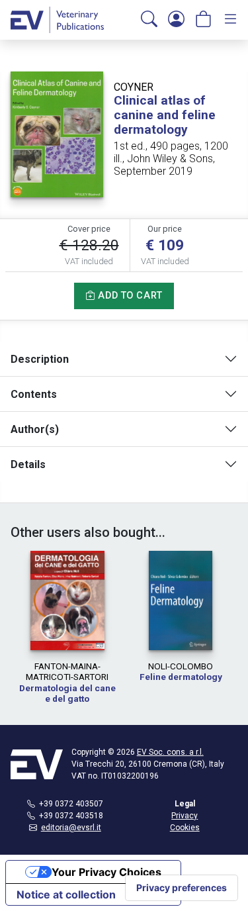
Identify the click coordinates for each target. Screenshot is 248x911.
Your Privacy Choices (106, 872)
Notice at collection (66, 894)
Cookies (185, 827)
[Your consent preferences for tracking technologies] (181, 887)
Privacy (184, 815)
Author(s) (35, 429)
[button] (149, 19)
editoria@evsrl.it (71, 827)
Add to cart (129, 295)
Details (28, 464)
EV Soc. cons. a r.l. (170, 752)
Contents (34, 394)
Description (40, 359)
